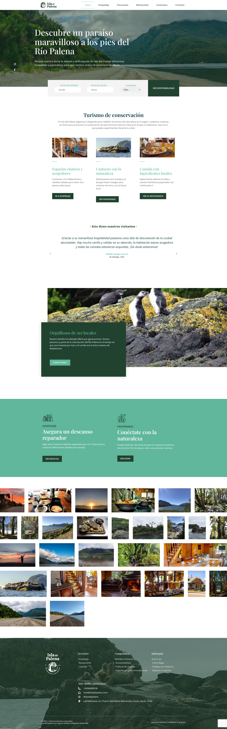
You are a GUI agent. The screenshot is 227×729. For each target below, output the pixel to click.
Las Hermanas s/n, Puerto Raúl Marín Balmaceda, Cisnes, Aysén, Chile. (118, 701)
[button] (50, 253)
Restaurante (142, 5)
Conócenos (161, 5)
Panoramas (122, 5)
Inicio (88, 5)
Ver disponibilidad (163, 88)
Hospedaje (103, 5)
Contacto (179, 5)
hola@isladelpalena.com (95, 692)
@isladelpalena (90, 696)
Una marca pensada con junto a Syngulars (168, 722)
